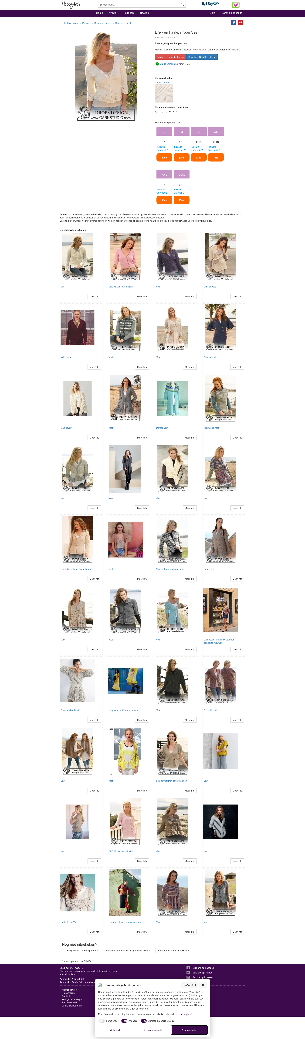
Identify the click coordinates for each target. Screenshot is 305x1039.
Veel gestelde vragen (72, 999)
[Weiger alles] (203, 985)
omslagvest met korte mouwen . (172, 780)
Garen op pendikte (231, 13)
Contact (66, 996)
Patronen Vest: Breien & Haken (173, 950)
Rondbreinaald (69, 1002)
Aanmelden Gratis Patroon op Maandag (80, 982)
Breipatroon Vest (69, 922)
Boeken (144, 13)
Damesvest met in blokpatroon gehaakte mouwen (219, 641)
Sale (212, 13)
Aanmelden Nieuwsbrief (72, 978)
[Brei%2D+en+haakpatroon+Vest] (233, 22)
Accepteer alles (189, 1030)
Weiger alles (116, 1030)
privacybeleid (186, 1014)
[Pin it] (239, 22)
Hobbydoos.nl (71, 23)
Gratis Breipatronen (72, 1005)
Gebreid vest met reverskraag (76, 569)
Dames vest (210, 357)
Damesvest (66, 427)
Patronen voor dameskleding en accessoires (128, 950)
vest (63, 639)
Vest (63, 286)
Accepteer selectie (152, 1030)
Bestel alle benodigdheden (170, 57)
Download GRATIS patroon (202, 57)
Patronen (128, 13)
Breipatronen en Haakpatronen (82, 950)
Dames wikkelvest (70, 710)
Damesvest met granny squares (124, 922)
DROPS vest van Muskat (120, 851)
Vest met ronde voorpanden (170, 569)
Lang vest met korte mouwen (123, 710)
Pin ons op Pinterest (203, 977)
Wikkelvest (66, 357)
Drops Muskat (162, 82)
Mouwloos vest (211, 427)
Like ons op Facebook (204, 967)
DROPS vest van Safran (120, 286)
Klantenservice (69, 989)
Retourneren (68, 992)
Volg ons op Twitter (202, 972)
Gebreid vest (210, 710)
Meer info (94, 296)
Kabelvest (209, 569)
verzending (169, 63)
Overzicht (191, 985)
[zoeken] (182, 5)
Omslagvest (210, 286)
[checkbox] (108, 1021)
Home (99, 13)
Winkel (113, 13)
